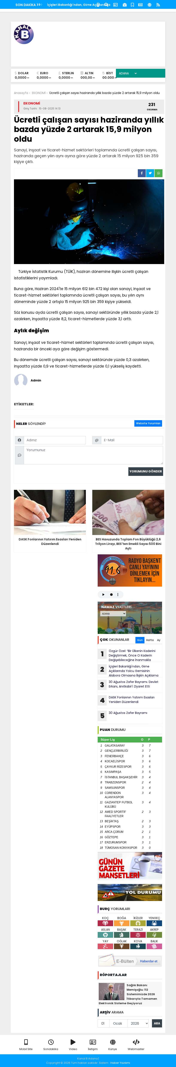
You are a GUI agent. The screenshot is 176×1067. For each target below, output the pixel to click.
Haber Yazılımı (120, 1063)
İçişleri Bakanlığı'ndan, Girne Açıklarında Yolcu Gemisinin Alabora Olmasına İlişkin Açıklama (129, 671)
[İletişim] (115, 4)
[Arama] (106, 4)
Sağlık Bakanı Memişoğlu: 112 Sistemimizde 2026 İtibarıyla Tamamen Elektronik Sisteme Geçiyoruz (128, 994)
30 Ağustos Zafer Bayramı (123, 716)
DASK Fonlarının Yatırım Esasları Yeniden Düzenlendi (127, 700)
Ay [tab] (158, 640)
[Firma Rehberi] (125, 4)
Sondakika (50, 1049)
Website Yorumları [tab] (148, 423)
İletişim (93, 1049)
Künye (112, 1049)
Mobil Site (26, 1049)
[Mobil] (98, 4)
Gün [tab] (140, 640)
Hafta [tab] (150, 640)
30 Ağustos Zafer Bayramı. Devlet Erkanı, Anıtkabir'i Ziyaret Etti (129, 685)
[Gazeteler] (140, 4)
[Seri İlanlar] (132, 4)
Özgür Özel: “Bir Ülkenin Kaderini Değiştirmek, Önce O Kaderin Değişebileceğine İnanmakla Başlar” (126, 655)
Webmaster (136, 1049)
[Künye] (149, 4)
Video (73, 1049)
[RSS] (158, 4)
